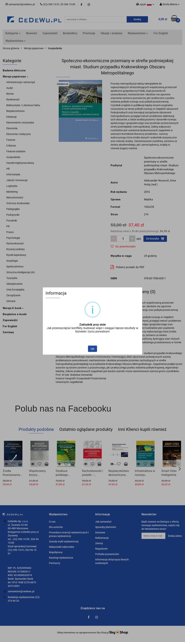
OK (92, 349)
